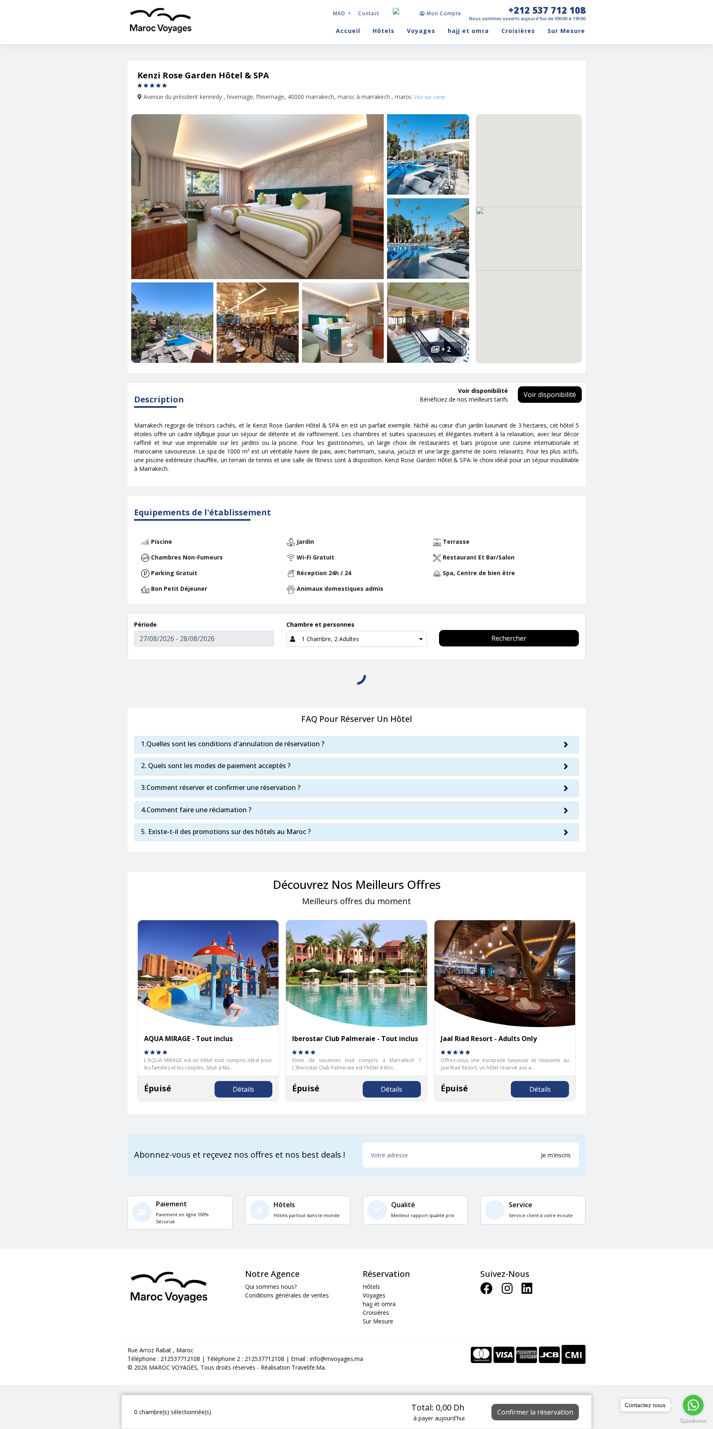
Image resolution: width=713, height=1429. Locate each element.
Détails (243, 1089)
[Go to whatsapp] (693, 1405)
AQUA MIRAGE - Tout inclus (188, 1038)
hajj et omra (468, 31)
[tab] (356, 744)
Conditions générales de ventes (287, 1295)
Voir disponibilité (550, 394)
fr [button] (404, 10)
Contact (368, 13)
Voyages (421, 31)
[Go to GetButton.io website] (693, 1420)
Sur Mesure (566, 31)
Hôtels (383, 31)
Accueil (348, 31)
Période (145, 624)
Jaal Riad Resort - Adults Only (489, 1038)
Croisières (518, 31)
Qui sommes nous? (271, 1286)
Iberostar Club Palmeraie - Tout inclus (355, 1038)
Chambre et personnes (320, 624)
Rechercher (508, 638)
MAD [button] (340, 13)
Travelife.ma (307, 1367)
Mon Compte (443, 13)
